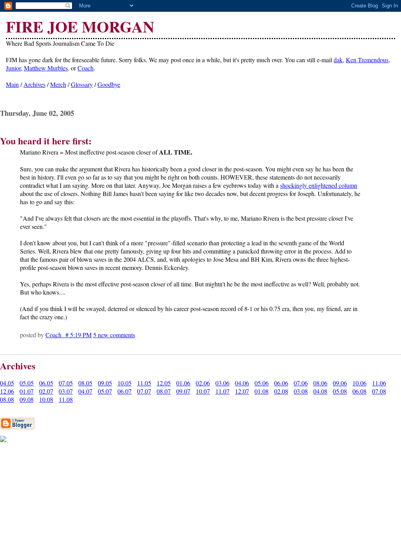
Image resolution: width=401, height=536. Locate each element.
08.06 (320, 383)
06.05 (46, 383)
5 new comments (114, 335)
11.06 (379, 383)
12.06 (7, 391)
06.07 (124, 391)
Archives (34, 84)
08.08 (7, 399)
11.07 (222, 391)
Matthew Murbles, (46, 68)
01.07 (27, 391)
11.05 (144, 383)
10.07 (203, 391)
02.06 (203, 383)
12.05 (164, 383)
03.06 (222, 383)
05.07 (105, 391)
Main (12, 84)
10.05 (124, 383)
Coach (86, 68)
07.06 (301, 383)
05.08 (340, 391)
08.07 (164, 391)
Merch (58, 84)
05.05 (27, 383)
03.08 (301, 391)
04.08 (320, 391)
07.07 (144, 391)
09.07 (183, 391)
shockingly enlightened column (318, 185)
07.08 (379, 391)
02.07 (46, 391)
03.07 (66, 391)
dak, (339, 60)
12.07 (242, 391)
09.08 (27, 399)
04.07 (85, 391)
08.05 (85, 383)
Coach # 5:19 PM (68, 335)
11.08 (66, 399)
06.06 (281, 383)
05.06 (262, 383)
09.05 (105, 383)
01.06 (183, 383)
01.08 (262, 391)
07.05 (66, 383)
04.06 (242, 383)
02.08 (281, 391)
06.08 (359, 391)
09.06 (340, 383)
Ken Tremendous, (368, 60)
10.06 (359, 383)
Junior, (14, 68)
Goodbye (109, 84)
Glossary (82, 84)
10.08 (46, 399)
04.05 (7, 383)
